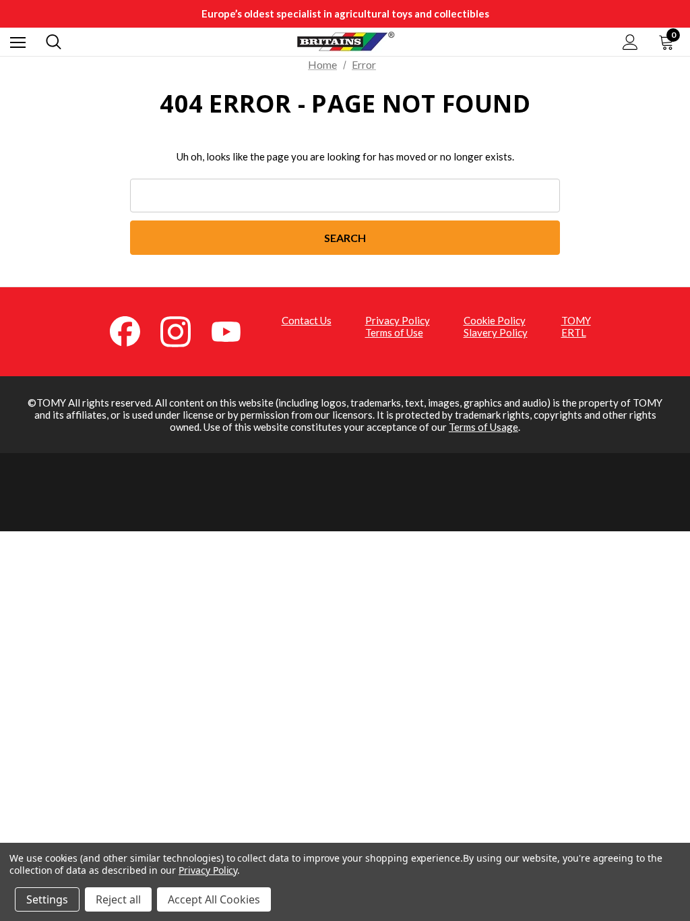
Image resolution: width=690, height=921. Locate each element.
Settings (47, 899)
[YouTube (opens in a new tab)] (234, 330)
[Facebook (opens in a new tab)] (132, 330)
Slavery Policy (496, 332)
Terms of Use (394, 332)
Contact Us (307, 320)
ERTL (573, 332)
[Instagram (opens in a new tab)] (183, 330)
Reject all (118, 899)
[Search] (53, 42)
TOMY (576, 320)
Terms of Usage (483, 427)
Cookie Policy (495, 320)
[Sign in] (630, 42)
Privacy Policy (397, 320)
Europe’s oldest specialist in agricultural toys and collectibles (345, 13)
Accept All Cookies (214, 899)
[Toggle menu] (18, 42)
